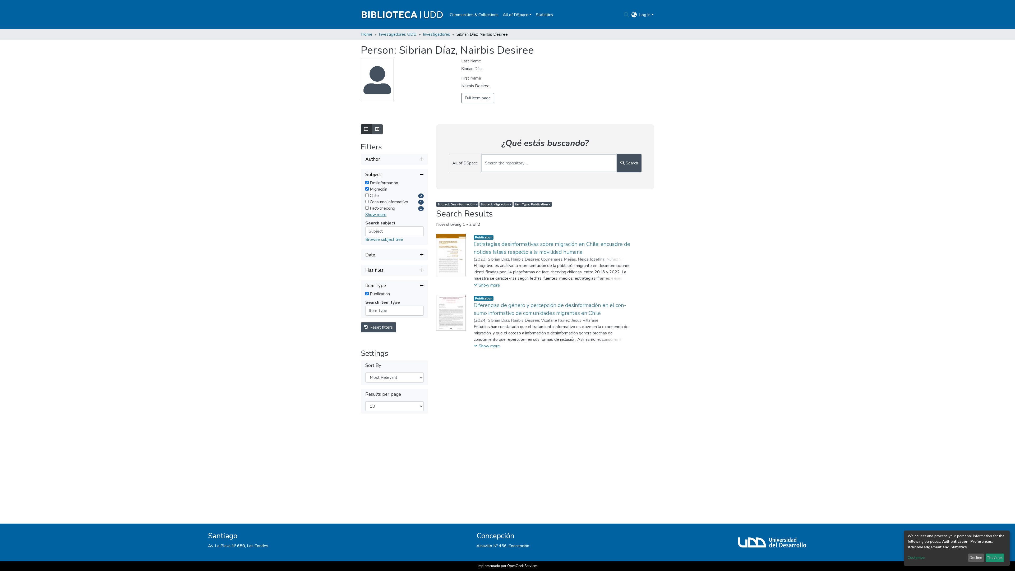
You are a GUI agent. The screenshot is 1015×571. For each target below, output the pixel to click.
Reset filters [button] (380, 327)
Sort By (373, 365)
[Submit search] (626, 15)
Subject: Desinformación (457, 204)
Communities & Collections (474, 15)
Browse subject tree (384, 239)
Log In (644, 15)
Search (631, 163)
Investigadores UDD (398, 34)
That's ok (995, 557)
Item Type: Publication (533, 204)
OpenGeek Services (522, 566)
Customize (916, 557)
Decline (976, 557)
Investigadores (436, 34)
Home (366, 34)
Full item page (478, 98)
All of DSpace (465, 163)
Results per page (383, 394)
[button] (634, 15)
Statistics (544, 15)
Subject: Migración (496, 204)
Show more (375, 215)
